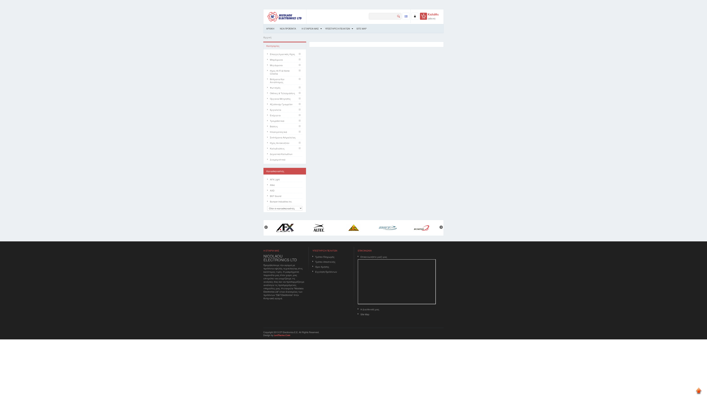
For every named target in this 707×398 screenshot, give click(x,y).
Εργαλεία (275, 109)
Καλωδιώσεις (277, 148)
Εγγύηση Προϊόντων (326, 271)
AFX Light (275, 179)
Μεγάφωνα (276, 65)
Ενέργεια (275, 115)
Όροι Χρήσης (322, 266)
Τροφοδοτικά (277, 120)
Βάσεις (274, 126)
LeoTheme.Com (282, 335)
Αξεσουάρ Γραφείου (281, 104)
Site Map (364, 314)
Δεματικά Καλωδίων (281, 154)
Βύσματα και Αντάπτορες (277, 81)
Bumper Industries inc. (281, 201)
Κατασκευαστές (275, 171)
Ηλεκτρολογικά (278, 131)
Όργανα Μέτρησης (280, 98)
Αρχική (267, 37)
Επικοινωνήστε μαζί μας (373, 256)
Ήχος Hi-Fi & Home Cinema (280, 72)
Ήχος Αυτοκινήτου (279, 142)
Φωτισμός (275, 87)
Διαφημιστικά (277, 159)
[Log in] (414, 16)
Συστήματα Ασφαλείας (283, 137)
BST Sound (275, 196)
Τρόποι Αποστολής (325, 261)
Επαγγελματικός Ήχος (282, 54)
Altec (272, 184)
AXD (272, 190)
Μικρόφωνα (276, 59)
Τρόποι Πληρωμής (325, 256)
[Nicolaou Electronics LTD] (285, 16)
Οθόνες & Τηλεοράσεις (282, 93)
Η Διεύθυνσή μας (369, 309)
